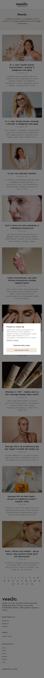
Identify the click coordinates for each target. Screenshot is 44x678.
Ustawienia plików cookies (21, 345)
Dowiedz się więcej (12, 340)
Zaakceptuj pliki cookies (22, 350)
